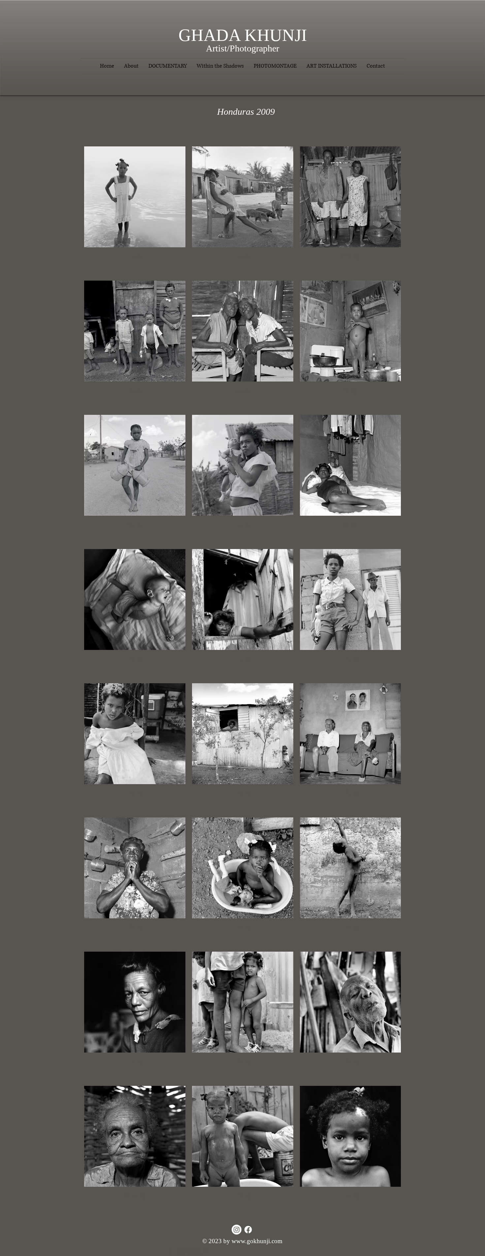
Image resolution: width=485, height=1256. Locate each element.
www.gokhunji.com (257, 1241)
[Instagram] (237, 1230)
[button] (168, 66)
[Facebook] (248, 1230)
